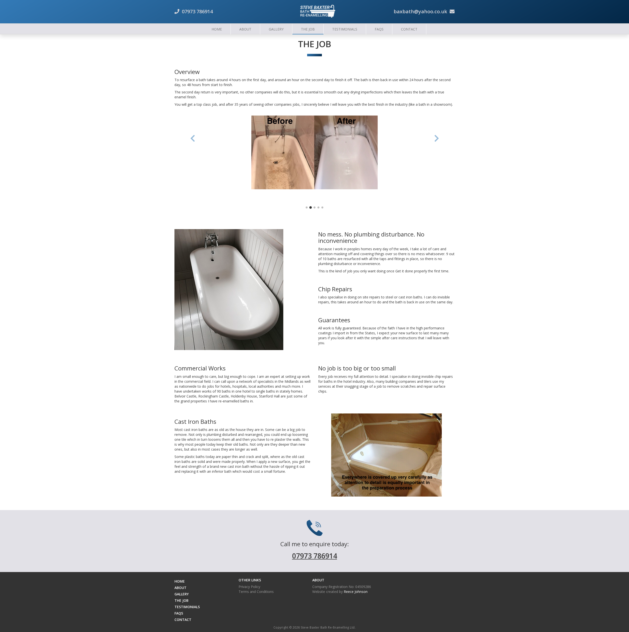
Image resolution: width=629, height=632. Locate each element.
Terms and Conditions (256, 591)
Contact (409, 29)
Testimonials (344, 29)
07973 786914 (197, 11)
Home (217, 29)
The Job (308, 29)
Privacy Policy (249, 586)
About (245, 29)
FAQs (379, 29)
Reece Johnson (356, 591)
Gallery (276, 29)
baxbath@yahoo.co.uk (420, 11)
